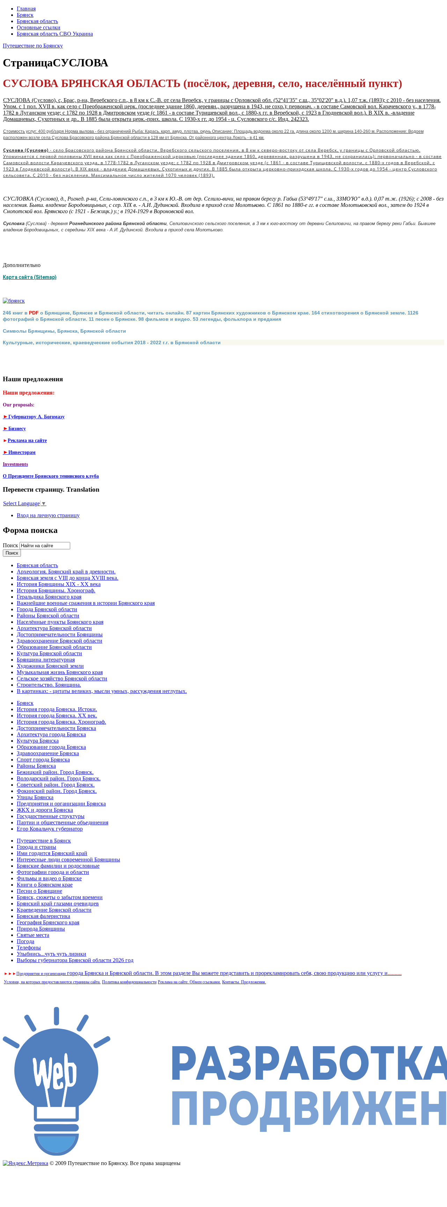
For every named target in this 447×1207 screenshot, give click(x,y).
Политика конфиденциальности (129, 982)
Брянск (25, 15)
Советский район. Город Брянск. (56, 785)
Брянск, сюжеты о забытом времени (60, 897)
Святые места (33, 935)
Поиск (11, 545)
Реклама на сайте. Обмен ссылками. (189, 982)
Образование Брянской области (54, 647)
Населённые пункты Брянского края (60, 622)
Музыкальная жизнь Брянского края (60, 672)
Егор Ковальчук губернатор (50, 829)
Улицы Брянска (35, 797)
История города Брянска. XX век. (57, 715)
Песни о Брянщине (39, 891)
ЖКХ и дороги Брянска (45, 810)
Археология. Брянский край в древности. (66, 571)
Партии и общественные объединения (62, 822)
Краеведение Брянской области (54, 910)
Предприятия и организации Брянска (61, 804)
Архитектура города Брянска (51, 734)
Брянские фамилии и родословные (58, 866)
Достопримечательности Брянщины (60, 634)
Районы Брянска (36, 766)
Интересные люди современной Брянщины (68, 859)
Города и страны (36, 847)
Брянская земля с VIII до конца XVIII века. (67, 578)
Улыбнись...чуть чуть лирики (51, 954)
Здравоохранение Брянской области (59, 641)
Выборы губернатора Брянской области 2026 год (75, 960)
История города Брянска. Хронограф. (61, 722)
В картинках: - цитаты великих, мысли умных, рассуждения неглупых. (102, 691)
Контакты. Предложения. (244, 982)
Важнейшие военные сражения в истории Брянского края (86, 603)
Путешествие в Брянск (44, 841)
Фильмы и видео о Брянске (49, 878)
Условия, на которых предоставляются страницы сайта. (52, 982)
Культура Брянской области (49, 653)
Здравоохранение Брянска (48, 753)
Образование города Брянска (51, 747)
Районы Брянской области (48, 616)
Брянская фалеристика (43, 916)
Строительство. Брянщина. (49, 685)
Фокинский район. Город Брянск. (57, 791)
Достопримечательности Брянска (56, 728)
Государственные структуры (51, 816)
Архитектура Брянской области (54, 628)
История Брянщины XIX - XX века (59, 584)
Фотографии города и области (53, 872)
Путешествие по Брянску (33, 46)
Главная (26, 9)
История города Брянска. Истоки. (57, 709)
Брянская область (37, 21)
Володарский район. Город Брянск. (59, 778)
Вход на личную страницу (48, 515)
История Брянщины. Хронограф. (56, 590)
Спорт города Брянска (43, 759)
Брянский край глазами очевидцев (58, 903)
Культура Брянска (38, 741)
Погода (25, 941)
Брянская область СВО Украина (55, 34)
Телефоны (29, 948)
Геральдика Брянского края (49, 597)
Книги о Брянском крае (45, 885)
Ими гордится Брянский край (52, 853)
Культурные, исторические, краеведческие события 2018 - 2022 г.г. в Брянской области (112, 342)
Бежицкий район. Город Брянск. (55, 772)
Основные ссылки (38, 27)
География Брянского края (48, 922)
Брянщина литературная (46, 660)
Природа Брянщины (41, 929)
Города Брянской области (47, 609)
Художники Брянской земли (50, 666)
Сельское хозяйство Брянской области (62, 678)
